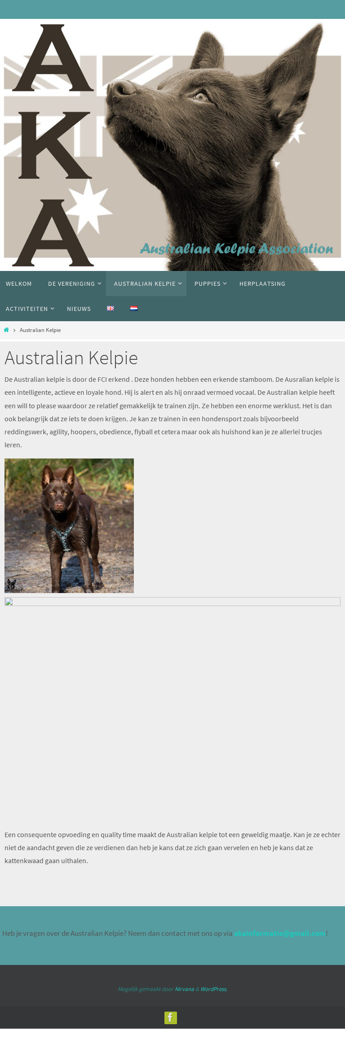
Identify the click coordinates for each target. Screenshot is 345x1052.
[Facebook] (170, 1017)
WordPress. (213, 989)
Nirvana (184, 989)
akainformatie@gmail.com (280, 933)
